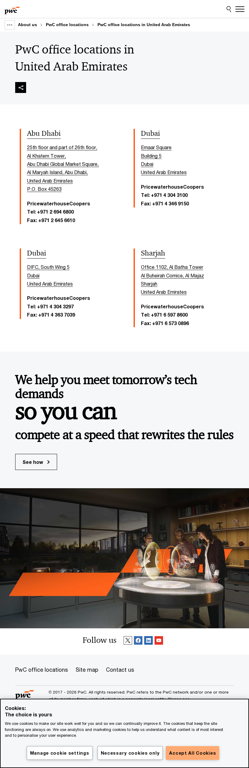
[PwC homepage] (12, 9)
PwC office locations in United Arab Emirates (143, 24)
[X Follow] (128, 641)
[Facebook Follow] (138, 641)
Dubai (150, 133)
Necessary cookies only (130, 753)
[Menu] (239, 9)
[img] (20, 87)
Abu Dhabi (44, 133)
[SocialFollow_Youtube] (159, 641)
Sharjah (153, 253)
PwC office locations (67, 24)
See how (33, 462)
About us (27, 24)
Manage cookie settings (59, 753)
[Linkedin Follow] (148, 641)
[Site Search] (229, 9)
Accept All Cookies (192, 753)
